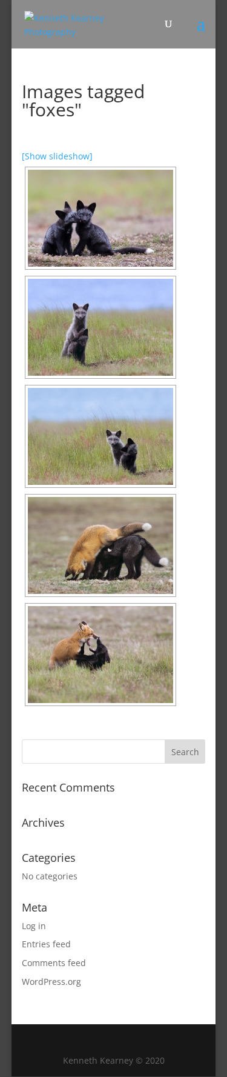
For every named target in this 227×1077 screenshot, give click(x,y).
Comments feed (54, 963)
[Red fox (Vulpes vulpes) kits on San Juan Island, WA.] (100, 218)
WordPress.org (51, 981)
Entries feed (46, 944)
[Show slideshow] (57, 156)
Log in (34, 926)
